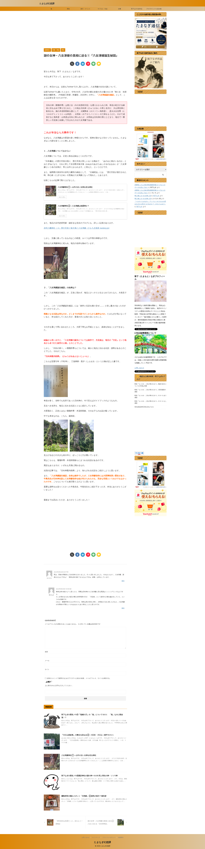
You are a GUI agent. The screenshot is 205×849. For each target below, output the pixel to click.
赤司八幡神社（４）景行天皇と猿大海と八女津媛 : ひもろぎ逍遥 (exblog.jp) (76, 228)
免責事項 (120, 837)
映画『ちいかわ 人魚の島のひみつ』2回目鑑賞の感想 (150, 391)
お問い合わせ (139, 368)
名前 (46, 652)
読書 (119, 9)
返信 (123, 581)
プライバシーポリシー (109, 837)
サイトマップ (96, 837)
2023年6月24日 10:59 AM (63, 589)
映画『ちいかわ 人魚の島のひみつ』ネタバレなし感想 (150, 402)
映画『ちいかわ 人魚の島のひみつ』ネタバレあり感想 (150, 396)
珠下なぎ (51, 595)
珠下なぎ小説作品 (136, 9)
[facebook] (77, 64)
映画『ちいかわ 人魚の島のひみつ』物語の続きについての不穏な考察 (150, 385)
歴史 (68, 9)
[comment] (99, 64)
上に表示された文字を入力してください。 (59, 685)
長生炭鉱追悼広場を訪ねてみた (144, 407)
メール (47, 660)
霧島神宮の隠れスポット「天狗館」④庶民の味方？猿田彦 (83, 796)
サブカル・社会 (102, 9)
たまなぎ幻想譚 (47, 3)
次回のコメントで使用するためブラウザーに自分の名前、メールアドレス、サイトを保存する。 (79, 678)
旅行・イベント (85, 9)
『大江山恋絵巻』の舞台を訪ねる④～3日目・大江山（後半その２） (87, 735)
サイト (47, 669)
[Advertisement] (85, 30)
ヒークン (49, 578)
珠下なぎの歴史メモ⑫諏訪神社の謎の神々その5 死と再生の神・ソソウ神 (89, 776)
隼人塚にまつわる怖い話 (143, 196)
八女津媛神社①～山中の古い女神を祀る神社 (78, 755)
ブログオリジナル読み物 (153, 9)
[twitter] (72, 64)
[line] (93, 64)
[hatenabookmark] (83, 64)
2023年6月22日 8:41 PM (61, 572)
